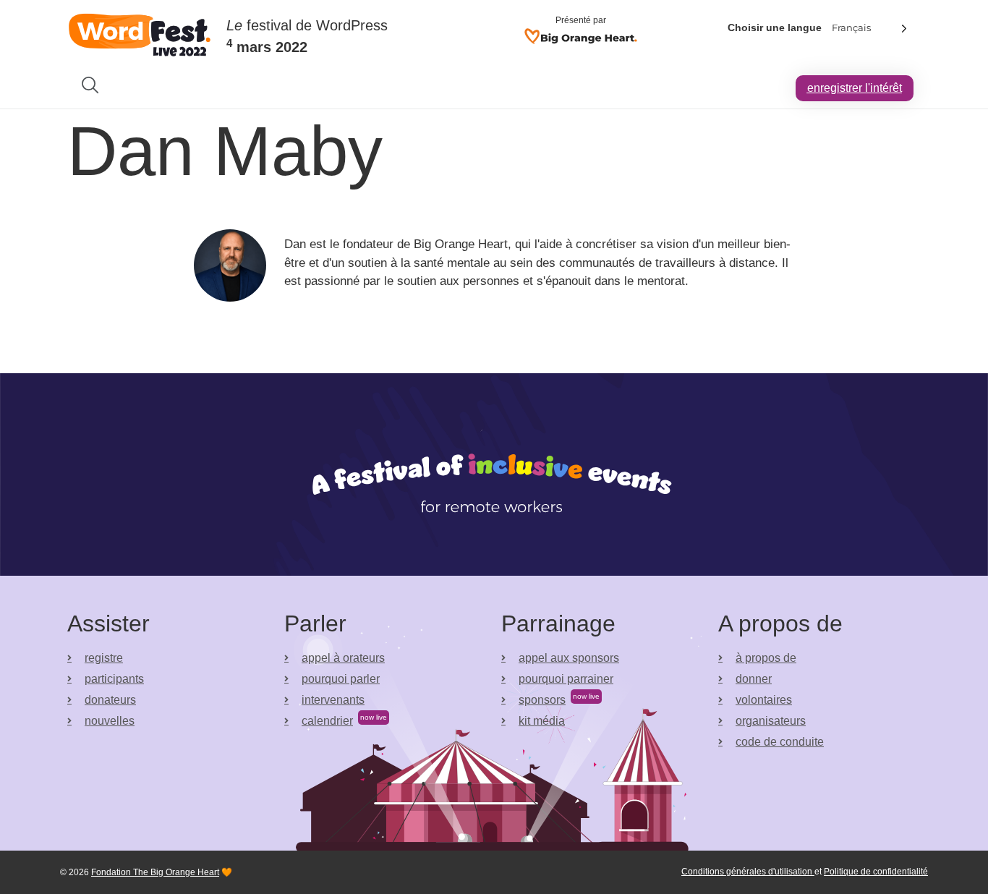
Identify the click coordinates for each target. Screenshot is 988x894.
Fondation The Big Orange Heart (155, 872)
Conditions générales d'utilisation (747, 872)
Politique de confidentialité (876, 872)
